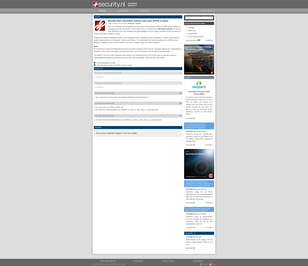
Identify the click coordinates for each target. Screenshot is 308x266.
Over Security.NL (108, 261)
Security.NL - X (190, 233)
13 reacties (208, 145)
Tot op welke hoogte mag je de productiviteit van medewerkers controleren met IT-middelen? (195, 126)
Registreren (211, 11)
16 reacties (208, 40)
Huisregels (138, 261)
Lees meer (189, 118)
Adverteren (198, 261)
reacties (138, 23)
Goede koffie (192, 34)
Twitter (204, 264)
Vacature (188, 77)
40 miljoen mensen (165, 29)
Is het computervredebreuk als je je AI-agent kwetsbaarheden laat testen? (197, 209)
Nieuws (97, 17)
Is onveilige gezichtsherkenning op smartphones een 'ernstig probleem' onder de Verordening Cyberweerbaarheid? (199, 183)
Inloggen (203, 11)
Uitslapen (191, 27)
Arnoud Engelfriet (201, 131)
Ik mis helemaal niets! (196, 37)
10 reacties (208, 203)
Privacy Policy (168, 261)
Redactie (131, 23)
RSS (213, 264)
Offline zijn (192, 31)
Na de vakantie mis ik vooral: (195, 23)
